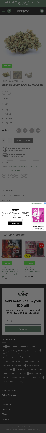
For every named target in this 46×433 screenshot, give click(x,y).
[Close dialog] (45, 203)
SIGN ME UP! (15, 223)
